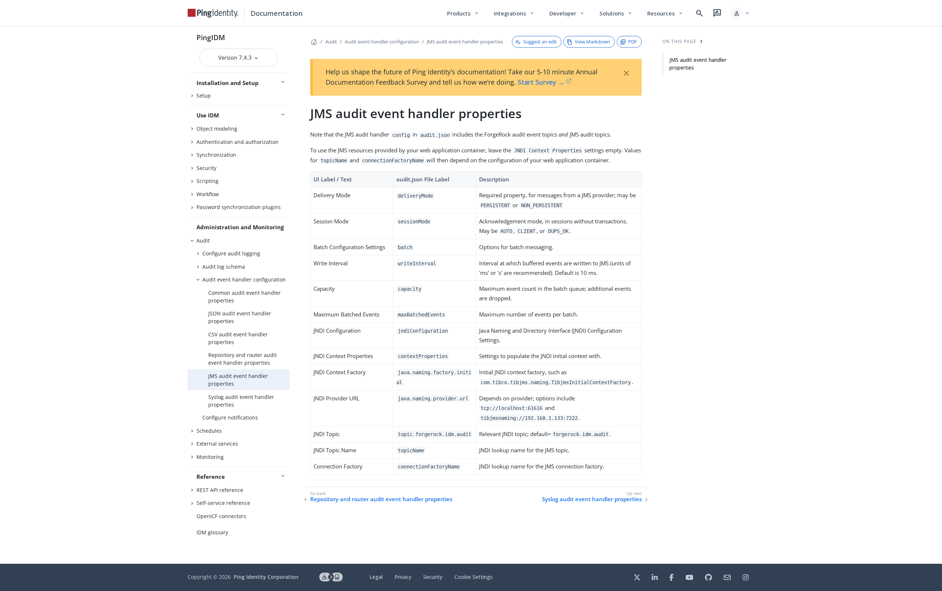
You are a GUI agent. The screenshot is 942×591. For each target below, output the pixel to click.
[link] (213, 13)
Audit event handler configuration (244, 279)
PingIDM (210, 37)
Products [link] (463, 13)
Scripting (207, 180)
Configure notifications (230, 417)
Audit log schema (223, 266)
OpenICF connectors (221, 516)
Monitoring (210, 456)
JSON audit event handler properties (239, 317)
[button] (740, 13)
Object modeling (216, 128)
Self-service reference (223, 502)
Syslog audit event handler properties (241, 400)
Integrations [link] (514, 13)
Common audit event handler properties (244, 296)
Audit (203, 240)
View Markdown (592, 41)
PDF (632, 41)
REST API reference (219, 489)
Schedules (209, 430)
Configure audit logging (231, 253)
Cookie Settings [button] (473, 576)
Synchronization (216, 154)
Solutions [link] (616, 13)
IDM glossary (212, 532)
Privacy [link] (402, 576)
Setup (203, 95)
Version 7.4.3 (235, 57)
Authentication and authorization (237, 141)
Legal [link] (376, 576)
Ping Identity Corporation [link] (266, 576)
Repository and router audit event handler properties (242, 358)
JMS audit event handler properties (238, 379)
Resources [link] (665, 13)
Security (206, 167)
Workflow (207, 194)
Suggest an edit (540, 41)
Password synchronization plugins (238, 207)
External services (217, 443)
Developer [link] (567, 13)
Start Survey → (541, 82)
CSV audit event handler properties (238, 338)
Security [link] (432, 576)
